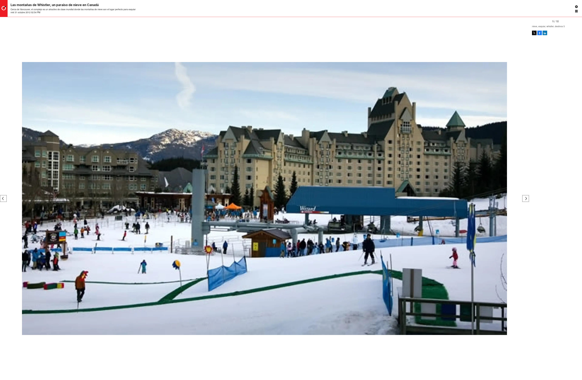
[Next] (525, 198)
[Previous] (3, 198)
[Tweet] (534, 33)
